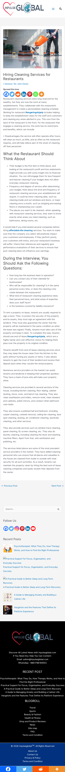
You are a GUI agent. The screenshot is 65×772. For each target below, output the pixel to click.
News (32, 725)
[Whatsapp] (35, 94)
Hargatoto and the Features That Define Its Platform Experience (32, 695)
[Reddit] (18, 94)
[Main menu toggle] (53, 9)
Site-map (32, 728)
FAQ (32, 731)
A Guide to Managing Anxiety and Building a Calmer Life (32, 692)
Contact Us (32, 754)
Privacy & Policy (33, 758)
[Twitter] (12, 94)
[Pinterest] (29, 94)
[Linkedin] (23, 94)
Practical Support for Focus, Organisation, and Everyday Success (32, 685)
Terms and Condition (33, 735)
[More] (41, 94)
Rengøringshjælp (34, 112)
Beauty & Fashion (32, 714)
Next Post (58, 486)
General (8, 84)
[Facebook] (6, 94)
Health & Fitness (33, 718)
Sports (32, 711)
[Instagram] (16, 528)
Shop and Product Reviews (32, 721)
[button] (60, 9)
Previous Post (9, 486)
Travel (32, 707)
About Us (32, 751)
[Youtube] (33, 528)
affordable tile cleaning (21, 230)
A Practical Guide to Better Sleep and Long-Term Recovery (32, 587)
